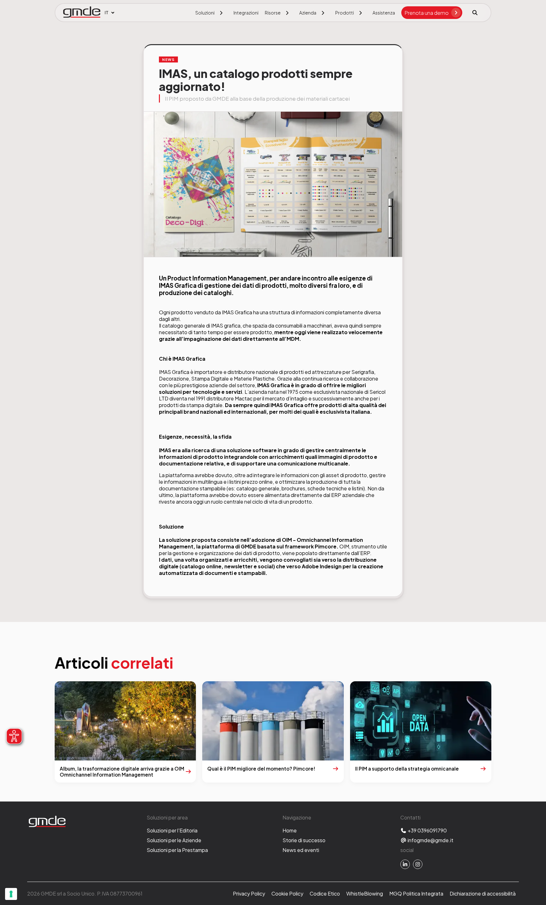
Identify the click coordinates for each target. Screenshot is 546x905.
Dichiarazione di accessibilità (483, 893)
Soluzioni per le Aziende (174, 840)
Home (289, 830)
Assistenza (384, 12)
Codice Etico (325, 893)
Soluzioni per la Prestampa (177, 850)
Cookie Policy (287, 893)
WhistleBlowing (364, 893)
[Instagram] (417, 864)
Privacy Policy (249, 893)
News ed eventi (300, 850)
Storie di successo (303, 840)
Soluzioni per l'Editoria (172, 830)
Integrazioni (246, 12)
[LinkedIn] (405, 864)
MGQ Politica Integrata (416, 893)
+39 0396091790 (427, 830)
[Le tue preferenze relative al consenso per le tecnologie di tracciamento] (11, 894)
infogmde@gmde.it (430, 840)
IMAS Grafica (237, 312)
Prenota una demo (426, 12)
